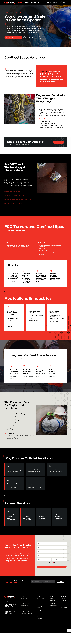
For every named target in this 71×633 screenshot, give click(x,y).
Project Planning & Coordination (26, 613)
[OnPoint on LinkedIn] (9, 601)
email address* (46, 583)
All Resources (63, 598)
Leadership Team (52, 600)
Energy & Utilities (40, 618)
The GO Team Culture (53, 603)
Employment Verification (9, 611)
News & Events (63, 600)
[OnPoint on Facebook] (4, 601)
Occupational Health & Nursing (26, 603)
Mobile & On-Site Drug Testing (26, 605)
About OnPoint (52, 598)
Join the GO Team (64, 607)
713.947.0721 (7, 608)
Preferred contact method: (42, 562)
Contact (63, 2)
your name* (33, 583)
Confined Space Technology (25, 615)
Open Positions (63, 609)
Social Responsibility (53, 605)
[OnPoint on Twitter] (7, 601)
